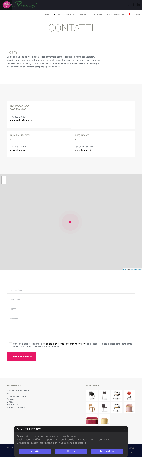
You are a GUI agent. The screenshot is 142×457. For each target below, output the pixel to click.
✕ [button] (124, 429)
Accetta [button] (35, 451)
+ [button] (4, 178)
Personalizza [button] (107, 451)
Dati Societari (128, 448)
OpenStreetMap (136, 269)
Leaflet (125, 269)
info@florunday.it (83, 150)
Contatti (131, 452)
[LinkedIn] (137, 5)
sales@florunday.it (19, 150)
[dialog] (71, 441)
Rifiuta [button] (71, 451)
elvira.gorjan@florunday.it (22, 120)
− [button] (4, 182)
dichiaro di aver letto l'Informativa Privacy (64, 343)
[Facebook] (132, 5)
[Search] (127, 5)
